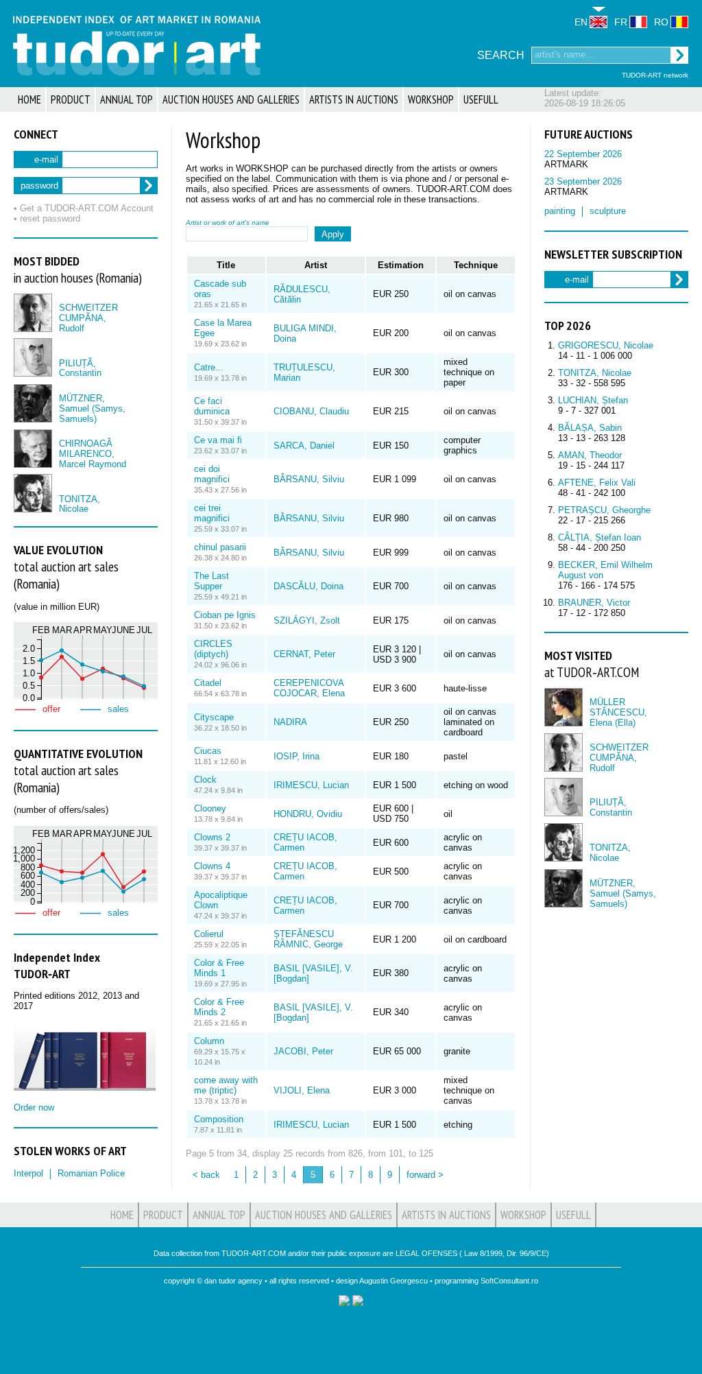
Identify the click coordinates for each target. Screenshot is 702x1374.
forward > (425, 1175)
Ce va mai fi (218, 440)
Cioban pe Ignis (225, 615)
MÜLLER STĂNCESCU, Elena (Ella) (618, 712)
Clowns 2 (212, 837)
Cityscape (214, 717)
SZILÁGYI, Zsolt (307, 620)
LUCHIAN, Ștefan (593, 400)
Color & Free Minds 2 (219, 1007)
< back (206, 1175)
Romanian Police (91, 1173)
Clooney (210, 808)
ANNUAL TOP (126, 99)
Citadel (207, 683)
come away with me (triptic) (226, 1085)
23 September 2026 (583, 181)
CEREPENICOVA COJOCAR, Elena (309, 688)
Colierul (208, 934)
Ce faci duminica (212, 406)
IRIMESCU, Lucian (311, 785)
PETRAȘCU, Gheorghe (604, 510)
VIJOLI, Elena (302, 1090)
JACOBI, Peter (303, 1051)
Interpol (28, 1173)
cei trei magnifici (212, 513)
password (39, 185)
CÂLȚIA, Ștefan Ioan (599, 537)
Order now (34, 1107)
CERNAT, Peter (304, 654)
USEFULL (480, 99)
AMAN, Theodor (590, 455)
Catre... (208, 367)
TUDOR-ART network (655, 75)
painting (559, 211)
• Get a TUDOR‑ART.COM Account (84, 208)
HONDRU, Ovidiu (308, 814)
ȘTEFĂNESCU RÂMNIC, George (308, 939)
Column (209, 1041)
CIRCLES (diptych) (213, 649)
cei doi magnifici (212, 474)
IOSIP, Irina (296, 756)
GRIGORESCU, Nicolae (605, 345)
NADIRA (290, 722)
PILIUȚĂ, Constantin (80, 368)
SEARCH (500, 55)
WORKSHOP (431, 99)
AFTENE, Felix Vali (597, 482)
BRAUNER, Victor (594, 602)
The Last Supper (211, 581)
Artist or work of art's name (227, 222)
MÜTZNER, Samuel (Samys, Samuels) (92, 408)
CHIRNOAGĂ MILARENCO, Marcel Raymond (92, 453)
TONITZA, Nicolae (79, 504)
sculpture (608, 211)
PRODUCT (70, 99)
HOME (29, 99)
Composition (218, 1119)
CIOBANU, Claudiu (311, 411)
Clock (205, 779)
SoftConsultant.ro (509, 1281)
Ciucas (207, 751)
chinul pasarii (220, 547)
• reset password (47, 218)
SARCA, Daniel (304, 445)
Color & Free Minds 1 (219, 968)
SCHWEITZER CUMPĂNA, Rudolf (88, 318)
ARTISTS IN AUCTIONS (353, 99)
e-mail (46, 159)
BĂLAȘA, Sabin (590, 428)
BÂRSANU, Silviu (309, 479)
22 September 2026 (583, 154)
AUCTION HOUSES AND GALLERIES (231, 99)
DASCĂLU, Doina (308, 586)
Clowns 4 (212, 866)
